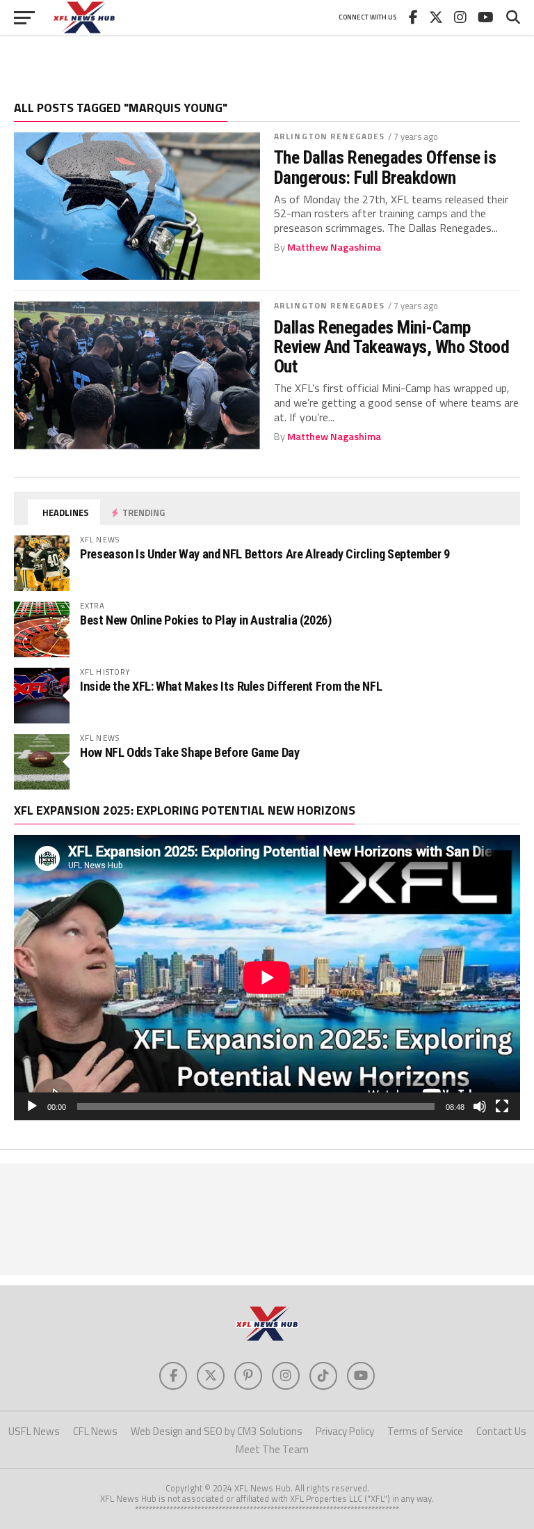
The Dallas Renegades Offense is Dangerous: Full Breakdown (385, 167)
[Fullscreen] (502, 1106)
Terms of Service (425, 1431)
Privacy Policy (345, 1431)
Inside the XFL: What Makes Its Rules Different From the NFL (231, 686)
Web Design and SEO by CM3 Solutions (216, 1431)
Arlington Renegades (329, 136)
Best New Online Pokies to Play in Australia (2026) (206, 620)
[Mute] (480, 1106)
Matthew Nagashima (334, 247)
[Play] (32, 1106)
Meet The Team (272, 1449)
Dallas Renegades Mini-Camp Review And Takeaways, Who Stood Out (391, 346)
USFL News (34, 1431)
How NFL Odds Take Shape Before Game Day (190, 752)
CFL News (95, 1431)
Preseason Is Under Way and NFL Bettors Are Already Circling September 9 (265, 554)
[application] (267, 977)
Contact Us (501, 1431)
